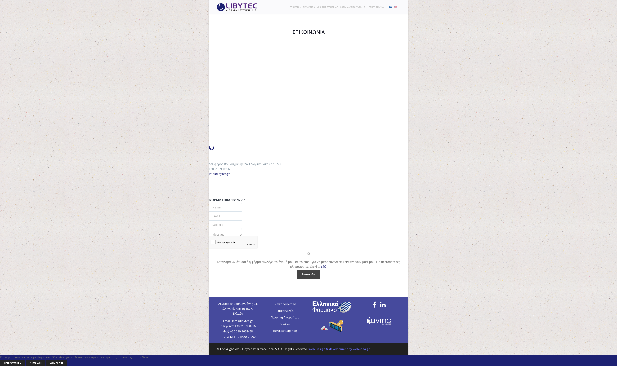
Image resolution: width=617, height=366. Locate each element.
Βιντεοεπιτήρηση (285, 331)
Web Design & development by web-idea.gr (339, 349)
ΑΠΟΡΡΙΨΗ (56, 362)
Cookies (285, 324)
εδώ (323, 267)
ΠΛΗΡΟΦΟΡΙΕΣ (12, 362)
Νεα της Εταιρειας (327, 7)
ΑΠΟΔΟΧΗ (35, 362)
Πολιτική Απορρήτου (285, 317)
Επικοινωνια (376, 7)
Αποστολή (308, 274)
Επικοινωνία (285, 311)
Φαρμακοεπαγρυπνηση (353, 7)
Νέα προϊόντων (285, 304)
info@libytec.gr (219, 174)
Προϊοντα (309, 7)
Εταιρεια (294, 7)
